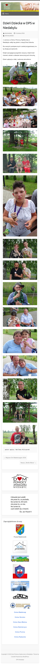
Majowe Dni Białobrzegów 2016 (15, 457)
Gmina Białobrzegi (20, 612)
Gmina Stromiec (20, 617)
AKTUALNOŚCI (9, 35)
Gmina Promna (20, 632)
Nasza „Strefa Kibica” (28, 462)
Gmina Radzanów (20, 637)
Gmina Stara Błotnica (20, 622)
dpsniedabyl (8, 33)
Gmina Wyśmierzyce (20, 627)
